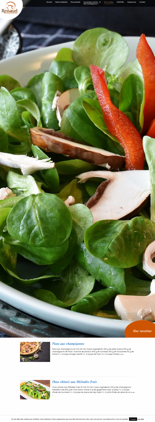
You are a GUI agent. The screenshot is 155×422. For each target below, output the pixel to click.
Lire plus (140, 419)
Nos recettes (108, 2)
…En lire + (121, 354)
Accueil (49, 2)
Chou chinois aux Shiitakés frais (74, 382)
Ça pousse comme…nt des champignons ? (92, 3)
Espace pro (131, 2)
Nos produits (75, 2)
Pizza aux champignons (68, 344)
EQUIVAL (120, 2)
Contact (142, 2)
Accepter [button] (133, 419)
